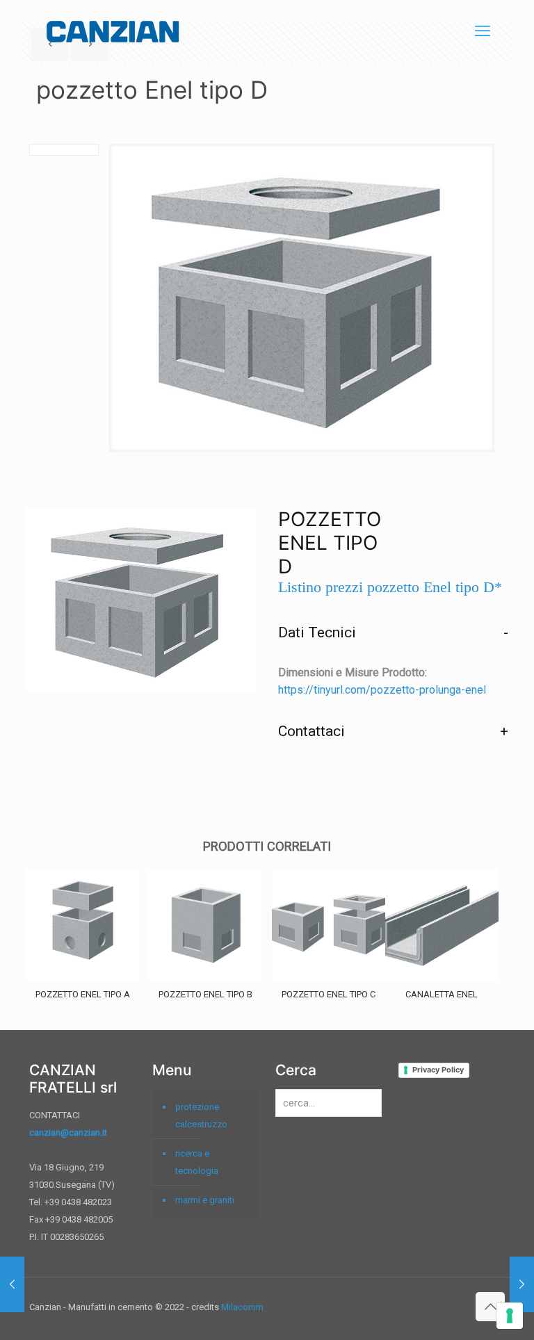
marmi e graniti (204, 1200)
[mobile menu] (482, 31)
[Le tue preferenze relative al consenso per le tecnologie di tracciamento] (509, 1315)
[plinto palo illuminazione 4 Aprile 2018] (522, 1284)
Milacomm (242, 1307)
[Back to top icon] (490, 1306)
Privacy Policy (438, 1070)
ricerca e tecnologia (196, 1162)
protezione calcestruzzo (201, 1115)
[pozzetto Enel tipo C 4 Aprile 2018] (12, 1284)
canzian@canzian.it (68, 1132)
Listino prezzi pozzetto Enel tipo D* (390, 587)
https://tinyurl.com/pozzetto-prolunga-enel (382, 689)
